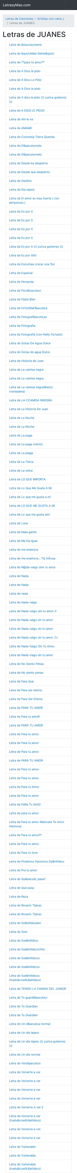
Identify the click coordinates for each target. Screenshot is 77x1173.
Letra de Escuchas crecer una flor (32, 264)
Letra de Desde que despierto (29, 172)
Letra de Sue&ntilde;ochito (27, 949)
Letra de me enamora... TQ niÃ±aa (32, 558)
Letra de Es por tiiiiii (22, 255)
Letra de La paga (20, 435)
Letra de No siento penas (26, 672)
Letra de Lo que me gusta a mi (30, 497)
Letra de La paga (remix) (26, 444)
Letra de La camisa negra (26, 369)
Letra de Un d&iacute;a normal (29, 1024)
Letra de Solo (18, 931)
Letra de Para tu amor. (24, 844)
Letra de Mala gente (22, 532)
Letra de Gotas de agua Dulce (29, 352)
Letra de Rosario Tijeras (25, 905)
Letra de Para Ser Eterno (26, 699)
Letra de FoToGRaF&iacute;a (28, 308)
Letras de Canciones (19, 18)
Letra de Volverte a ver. (25, 1129)
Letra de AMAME (20, 128)
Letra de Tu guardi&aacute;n (28, 997)
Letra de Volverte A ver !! (26, 1107)
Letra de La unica (21, 470)
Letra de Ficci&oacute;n (25, 290)
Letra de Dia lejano (22, 189)
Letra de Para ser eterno (25, 690)
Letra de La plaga (21, 453)
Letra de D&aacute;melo (25, 145)
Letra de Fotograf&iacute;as (28, 317)
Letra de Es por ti (21, 211)
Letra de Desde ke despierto (28, 163)
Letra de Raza (18, 896)
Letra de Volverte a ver (24, 1072)
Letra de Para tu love (23, 852)
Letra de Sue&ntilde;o (23, 940)
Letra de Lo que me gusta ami (29, 514)
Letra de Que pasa (21, 888)
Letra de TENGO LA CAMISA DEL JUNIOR (37, 988)
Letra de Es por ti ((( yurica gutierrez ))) (36, 246)
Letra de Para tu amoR (24, 716)
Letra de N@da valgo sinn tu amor (32, 567)
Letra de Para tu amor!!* (25, 835)
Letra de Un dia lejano (24, 1032)
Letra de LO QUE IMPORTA (27, 479)
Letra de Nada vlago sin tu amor (31, 655)
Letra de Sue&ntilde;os (24, 958)
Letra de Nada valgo (23, 602)
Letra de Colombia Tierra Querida (32, 137)
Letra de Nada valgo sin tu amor (31, 620)
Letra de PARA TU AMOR (26, 708)
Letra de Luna (18, 523)
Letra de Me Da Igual (23, 541)
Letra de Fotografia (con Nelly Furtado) (35, 334)
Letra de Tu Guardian (23, 1006)
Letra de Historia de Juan (26, 361)
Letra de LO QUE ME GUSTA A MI (32, 505)
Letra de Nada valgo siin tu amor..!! (32, 611)
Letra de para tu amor (24, 813)
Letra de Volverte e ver (24, 1138)
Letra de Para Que (21, 681)
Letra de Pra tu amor (23, 870)
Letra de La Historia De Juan (28, 409)
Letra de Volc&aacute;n (24, 1063)
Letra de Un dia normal (24, 1054)
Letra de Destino (20, 181)
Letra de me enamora (23, 549)
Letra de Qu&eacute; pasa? (27, 879)
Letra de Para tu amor (24, 734)
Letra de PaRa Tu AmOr (25, 804)
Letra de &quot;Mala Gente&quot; (31, 53)
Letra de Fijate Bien (22, 299)
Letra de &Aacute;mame (25, 44)
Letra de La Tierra (21, 461)
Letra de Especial (21, 273)
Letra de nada (18, 593)
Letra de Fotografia (22, 325)
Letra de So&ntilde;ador (25, 923)
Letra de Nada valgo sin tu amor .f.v (33, 637)
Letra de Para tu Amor (24, 787)
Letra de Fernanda (21, 281)
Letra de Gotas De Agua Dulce (29, 343)
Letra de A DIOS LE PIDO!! (26, 110)
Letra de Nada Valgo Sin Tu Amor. (32, 646)
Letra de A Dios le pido (24, 71)
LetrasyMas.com (16, 5)
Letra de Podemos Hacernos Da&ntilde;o (36, 861)
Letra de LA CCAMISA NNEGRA (30, 400)
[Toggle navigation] (69, 5)
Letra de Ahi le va (21, 119)
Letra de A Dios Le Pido (25, 80)
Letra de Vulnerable (22, 1146)
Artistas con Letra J (50, 18)
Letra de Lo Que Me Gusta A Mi (30, 488)
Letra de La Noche (21, 418)
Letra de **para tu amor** (27, 62)
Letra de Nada (18, 576)
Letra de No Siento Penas (26, 664)
